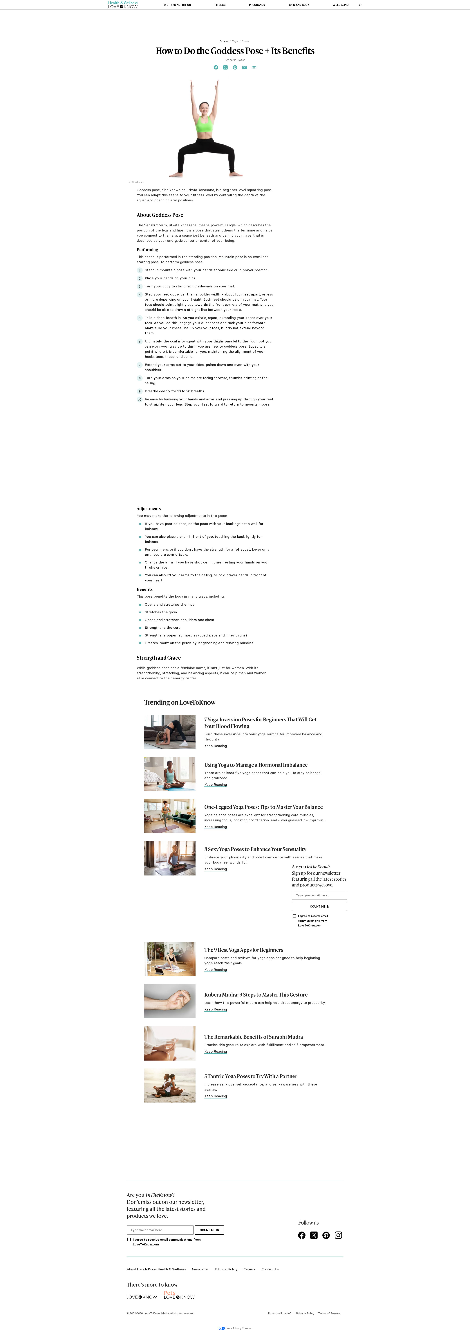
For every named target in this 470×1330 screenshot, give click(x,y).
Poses (245, 41)
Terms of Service (329, 1313)
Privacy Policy (305, 1313)
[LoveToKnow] (142, 1294)
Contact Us (270, 1269)
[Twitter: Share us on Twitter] (225, 67)
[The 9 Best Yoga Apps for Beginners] (170, 959)
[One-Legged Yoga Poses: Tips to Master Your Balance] (170, 816)
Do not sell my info (280, 1313)
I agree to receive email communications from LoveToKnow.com (313, 920)
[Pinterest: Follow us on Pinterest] (326, 1236)
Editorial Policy (226, 1269)
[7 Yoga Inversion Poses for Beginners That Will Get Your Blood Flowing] (170, 732)
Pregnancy (257, 5)
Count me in (319, 906)
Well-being (341, 5)
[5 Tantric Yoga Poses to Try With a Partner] (170, 1085)
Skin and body (299, 5)
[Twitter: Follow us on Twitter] (314, 1236)
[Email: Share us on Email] (244, 67)
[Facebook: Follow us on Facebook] (302, 1236)
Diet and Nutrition (177, 5)
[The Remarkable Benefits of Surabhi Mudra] (170, 1043)
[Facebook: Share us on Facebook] (216, 67)
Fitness (219, 5)
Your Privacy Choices (239, 1328)
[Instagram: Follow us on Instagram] (339, 1236)
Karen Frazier (237, 59)
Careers (249, 1269)
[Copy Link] (254, 67)
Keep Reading (215, 746)
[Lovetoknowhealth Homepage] (123, 4)
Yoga (235, 41)
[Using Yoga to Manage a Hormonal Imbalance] (170, 774)
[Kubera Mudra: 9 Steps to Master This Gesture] (170, 1001)
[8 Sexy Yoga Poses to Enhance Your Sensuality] (170, 858)
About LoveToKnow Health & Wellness (156, 1269)
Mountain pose (230, 257)
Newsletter (200, 1269)
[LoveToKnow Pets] (179, 1294)
